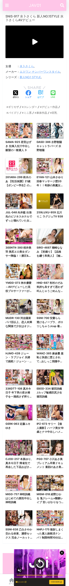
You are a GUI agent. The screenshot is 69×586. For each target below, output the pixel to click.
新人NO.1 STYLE (30, 77)
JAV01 (35, 5)
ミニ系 (28, 112)
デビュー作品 (50, 107)
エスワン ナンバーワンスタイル (40, 71)
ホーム (11, 583)
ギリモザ (13, 107)
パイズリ (13, 112)
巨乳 (54, 112)
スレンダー (30, 107)
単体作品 (41, 112)
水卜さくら (27, 66)
